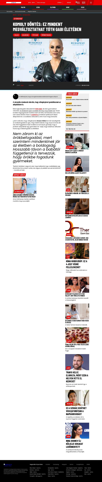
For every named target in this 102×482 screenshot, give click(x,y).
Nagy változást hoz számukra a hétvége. (76, 271)
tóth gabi (35, 35)
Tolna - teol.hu (87, 468)
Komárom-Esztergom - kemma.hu (74, 470)
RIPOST (14, 15)
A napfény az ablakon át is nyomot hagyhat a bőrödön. (75, 418)
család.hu (34, 115)
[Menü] (91, 2)
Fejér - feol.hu (51, 470)
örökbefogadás (46, 35)
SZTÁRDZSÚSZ (26, 15)
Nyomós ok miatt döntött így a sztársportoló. (76, 385)
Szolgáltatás (80, 464)
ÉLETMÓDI (53, 7)
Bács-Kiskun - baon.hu (35, 468)
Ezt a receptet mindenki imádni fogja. (75, 350)
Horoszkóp (10, 11)
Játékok (59, 2)
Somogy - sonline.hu (71, 474)
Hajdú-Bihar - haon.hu (53, 474)
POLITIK (23, 7)
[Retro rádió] (77, 3)
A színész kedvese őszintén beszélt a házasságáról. (76, 299)
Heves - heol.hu (51, 476)
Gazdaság (56, 464)
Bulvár (71, 464)
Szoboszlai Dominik (20, 11)
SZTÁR (38, 7)
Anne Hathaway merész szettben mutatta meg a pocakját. (24, 200)
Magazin (64, 464)
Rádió (88, 464)
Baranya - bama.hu (34, 470)
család (16, 35)
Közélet (48, 464)
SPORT (67, 7)
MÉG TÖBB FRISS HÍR (70, 129)
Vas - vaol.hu (87, 470)
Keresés (69, 2)
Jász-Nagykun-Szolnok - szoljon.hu (74, 468)
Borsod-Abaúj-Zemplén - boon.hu (38, 474)
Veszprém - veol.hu (88, 472)
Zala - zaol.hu (87, 474)
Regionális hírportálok (36, 464)
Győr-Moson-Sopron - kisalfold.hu (56, 472)
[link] (19, 191)
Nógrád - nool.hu (70, 472)
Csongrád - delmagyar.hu (36, 476)
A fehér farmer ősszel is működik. (76, 325)
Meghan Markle (32, 11)
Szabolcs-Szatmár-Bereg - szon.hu (74, 476)
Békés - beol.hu (33, 472)
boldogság (25, 35)
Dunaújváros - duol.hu (53, 468)
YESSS (82, 7)
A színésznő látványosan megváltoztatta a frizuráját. (75, 451)
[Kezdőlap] (13, 2)
